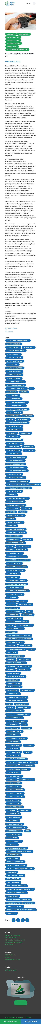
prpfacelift (12, 728)
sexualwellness (14, 807)
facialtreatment (14, 522)
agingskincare (13, 378)
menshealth (12, 680)
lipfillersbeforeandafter (19, 639)
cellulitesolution (15, 464)
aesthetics (12, 364)
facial (22, 512)
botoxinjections (14, 443)
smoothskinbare (14, 824)
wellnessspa (13, 882)
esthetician (12, 508)
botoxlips (28, 447)
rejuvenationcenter (16, 759)
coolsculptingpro (15, 477)
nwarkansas (21, 704)
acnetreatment (14, 357)
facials (10, 519)
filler (10, 546)
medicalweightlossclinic (18, 666)
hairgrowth (12, 577)
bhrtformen (22, 409)
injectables (12, 615)
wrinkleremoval (14, 906)
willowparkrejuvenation (18, 899)
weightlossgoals (15, 862)
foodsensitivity (14, 553)
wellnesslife (13, 879)
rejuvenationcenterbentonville (21, 762)
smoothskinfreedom (16, 827)
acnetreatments (14, 361)
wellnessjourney (15, 875)
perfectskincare (14, 711)
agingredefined (14, 375)
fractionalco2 (14, 563)
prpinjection (13, 742)
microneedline (13, 683)
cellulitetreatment (16, 467)
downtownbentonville (17, 498)
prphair (26, 728)
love (32, 649)
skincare (11, 810)
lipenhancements (15, 628)
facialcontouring (15, 515)
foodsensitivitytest (16, 556)
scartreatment (14, 776)
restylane (12, 766)
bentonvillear (13, 399)
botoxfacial (12, 436)
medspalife (23, 670)
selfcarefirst (13, 783)
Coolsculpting (13, 40)
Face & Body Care (13, 43)
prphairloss (13, 735)
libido (10, 625)
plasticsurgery (14, 718)
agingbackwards (14, 368)
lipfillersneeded (14, 642)
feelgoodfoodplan (15, 529)
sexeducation (13, 803)
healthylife (12, 608)
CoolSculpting (14, 474)
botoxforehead (14, 440)
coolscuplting (14, 491)
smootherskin (13, 817)
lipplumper (25, 646)
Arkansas (10, 34)
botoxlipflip (13, 447)
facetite (11, 512)
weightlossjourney (16, 865)
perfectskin (23, 707)
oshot (10, 707)
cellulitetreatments (16, 471)
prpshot (28, 745)
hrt (29, 611)
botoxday (11, 433)
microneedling (13, 687)
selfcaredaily (26, 779)
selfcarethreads (15, 796)
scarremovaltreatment (17, 769)
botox (10, 419)
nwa (9, 704)
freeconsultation (15, 570)
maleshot (11, 652)
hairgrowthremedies (16, 584)
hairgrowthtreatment (17, 591)
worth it (29, 903)
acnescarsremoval (15, 351)
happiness (11, 598)
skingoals (24, 810)
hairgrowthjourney (16, 580)
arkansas (11, 392)
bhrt (9, 409)
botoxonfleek (13, 450)
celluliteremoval (15, 460)
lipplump (11, 646)
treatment (12, 838)
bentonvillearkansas (16, 402)
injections (27, 615)
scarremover (13, 772)
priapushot (12, 725)
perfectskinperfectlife (18, 714)
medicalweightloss (16, 663)
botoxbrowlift (14, 426)
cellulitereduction (16, 457)
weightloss (12, 858)
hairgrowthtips (14, 587)
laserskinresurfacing (17, 622)
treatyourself (14, 841)
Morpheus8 (12, 690)
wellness (11, 872)
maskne (10, 659)
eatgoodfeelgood (15, 502)
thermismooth (13, 834)
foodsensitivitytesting (17, 560)
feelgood (11, 526)
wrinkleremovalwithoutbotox (20, 910)
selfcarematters (15, 790)
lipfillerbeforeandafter (18, 635)
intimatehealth (14, 618)
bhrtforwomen (14, 412)
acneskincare (13, 354)
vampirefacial (13, 855)
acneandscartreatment (17, 340)
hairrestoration (14, 594)
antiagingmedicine (15, 382)
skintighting (13, 814)
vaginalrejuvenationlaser (19, 851)
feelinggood (13, 539)
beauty (24, 392)
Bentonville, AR (13, 37)
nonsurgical (13, 694)
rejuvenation (13, 755)
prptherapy (12, 748)
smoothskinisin (14, 831)
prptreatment (13, 752)
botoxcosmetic (14, 430)
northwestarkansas (16, 700)
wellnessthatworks (16, 886)
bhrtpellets (13, 416)
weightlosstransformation (19, 869)
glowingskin (13, 574)
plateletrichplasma (16, 721)
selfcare (11, 779)
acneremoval (13, 347)
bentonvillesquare (15, 406)
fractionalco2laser (16, 567)
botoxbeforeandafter (17, 423)
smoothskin (12, 821)
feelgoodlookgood (16, 532)
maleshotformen (15, 656)
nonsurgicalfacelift (16, 697)
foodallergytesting (16, 550)
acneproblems (13, 344)
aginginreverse (14, 371)
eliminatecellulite (15, 505)
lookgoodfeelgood (16, 649)
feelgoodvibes (13, 536)
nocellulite (27, 690)
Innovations (12, 46)
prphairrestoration (16, 738)
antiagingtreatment (16, 388)
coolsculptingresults (17, 481)
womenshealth (13, 903)
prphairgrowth (14, 731)
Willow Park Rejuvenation (17, 49)
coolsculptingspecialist (18, 488)
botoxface (25, 433)
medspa (10, 670)
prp (24, 725)
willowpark (12, 896)
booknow (28, 416)
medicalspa (24, 659)
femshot (27, 539)
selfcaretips (13, 800)
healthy (10, 604)
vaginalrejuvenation (16, 848)
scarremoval (27, 766)
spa (27, 831)
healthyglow (25, 604)
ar (31, 388)
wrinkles (11, 913)
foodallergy (23, 546)
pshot (27, 752)
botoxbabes (23, 419)
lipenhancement (25, 625)
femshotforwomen (15, 543)
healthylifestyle (15, 611)
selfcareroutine (14, 793)
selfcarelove (13, 786)
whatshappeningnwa (16, 893)
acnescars (28, 347)
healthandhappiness (16, 601)
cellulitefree (13, 454)
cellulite (29, 450)
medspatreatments (15, 676)
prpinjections (13, 745)
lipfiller (11, 632)
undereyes (12, 845)
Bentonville (23, 34)
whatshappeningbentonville (20, 889)
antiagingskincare (15, 385)
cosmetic (11, 495)
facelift (26, 508)
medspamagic (13, 673)
